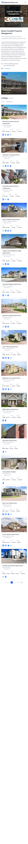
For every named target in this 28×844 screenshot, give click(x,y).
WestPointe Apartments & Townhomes (11, 89)
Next (21, 582)
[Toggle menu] (25, 2)
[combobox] (16, 101)
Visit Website (7, 68)
